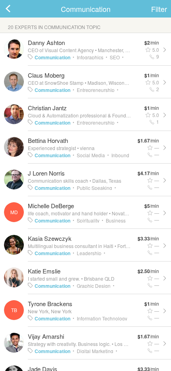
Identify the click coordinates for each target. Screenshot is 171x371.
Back (16, 9)
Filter (159, 9)
